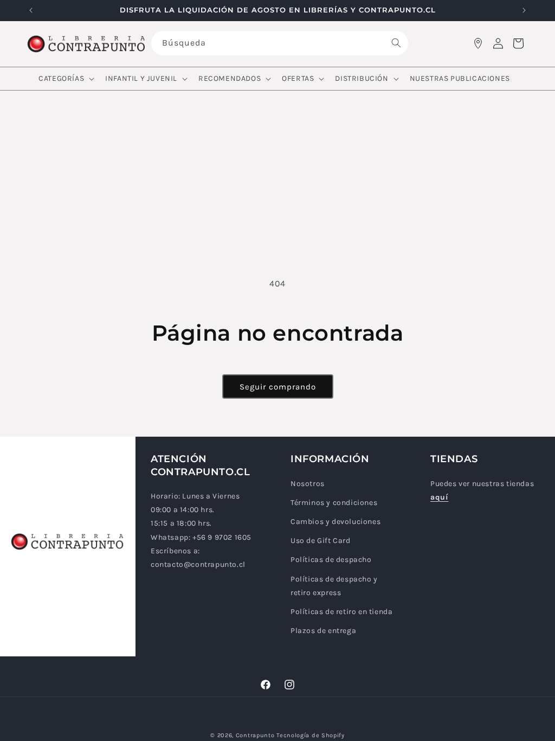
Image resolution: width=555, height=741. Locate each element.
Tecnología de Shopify (310, 735)
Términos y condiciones (334, 502)
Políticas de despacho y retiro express (334, 585)
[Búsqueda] (396, 43)
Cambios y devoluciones (335, 521)
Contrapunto (255, 735)
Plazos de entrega (323, 630)
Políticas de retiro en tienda (341, 611)
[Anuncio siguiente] (524, 10)
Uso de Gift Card (321, 540)
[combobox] (280, 43)
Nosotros (308, 483)
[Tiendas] (478, 43)
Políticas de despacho (331, 559)
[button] (65, 78)
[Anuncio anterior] (31, 10)
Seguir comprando (278, 387)
